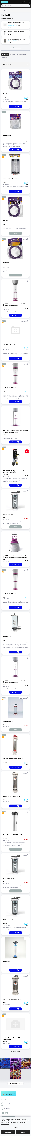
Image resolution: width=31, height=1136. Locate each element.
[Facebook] (2, 1112)
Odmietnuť (8, 1132)
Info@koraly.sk (7, 1103)
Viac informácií (5, 1124)
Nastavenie (15, 1127)
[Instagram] (6, 1112)
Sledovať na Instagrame (16, 1083)
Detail (15, 233)
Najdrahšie (13, 54)
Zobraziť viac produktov (15, 47)
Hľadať (27, 5)
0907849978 (7, 1105)
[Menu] (29, 2)
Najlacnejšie (5, 54)
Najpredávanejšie (21, 54)
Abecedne (4, 57)
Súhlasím (23, 1132)
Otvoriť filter (7, 64)
